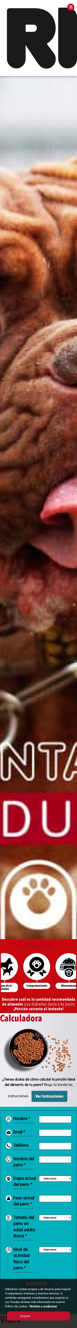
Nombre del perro (23, 1162)
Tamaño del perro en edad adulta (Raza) (24, 1227)
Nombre (21, 1119)
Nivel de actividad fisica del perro (21, 1259)
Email (19, 1132)
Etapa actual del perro (24, 1182)
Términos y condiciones (43, 1306)
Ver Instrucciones (49, 1096)
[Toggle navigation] (70, 7)
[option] (38, 507)
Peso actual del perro (23, 1201)
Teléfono (21, 1146)
